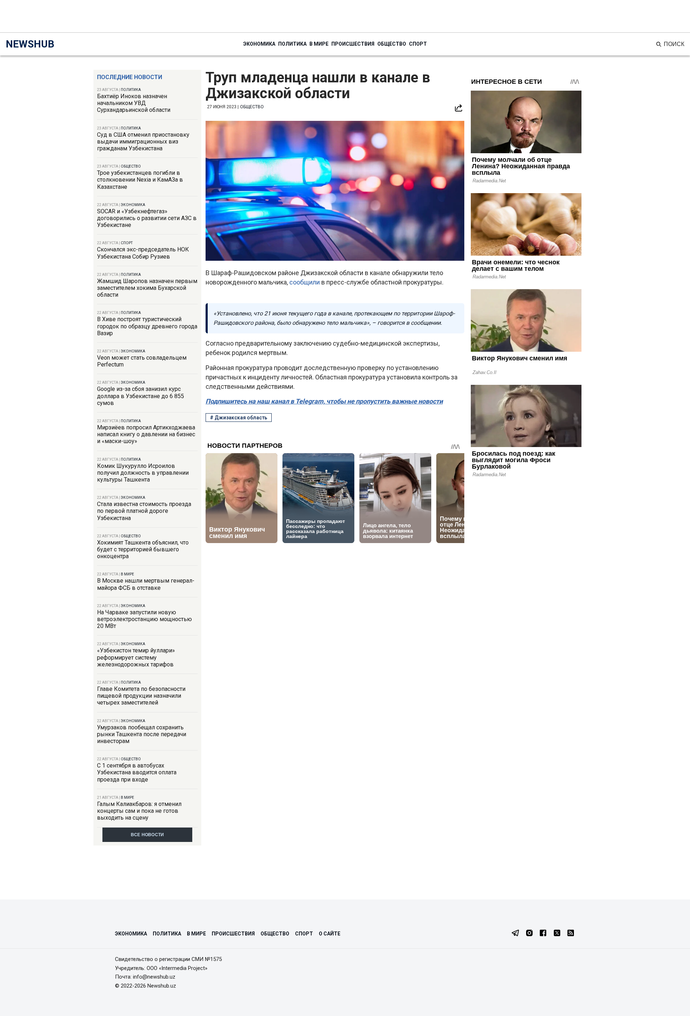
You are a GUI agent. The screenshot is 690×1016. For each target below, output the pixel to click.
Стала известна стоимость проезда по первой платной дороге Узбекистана (144, 511)
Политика (292, 44)
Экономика (259, 44)
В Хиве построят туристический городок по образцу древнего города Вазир (147, 326)
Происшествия (352, 44)
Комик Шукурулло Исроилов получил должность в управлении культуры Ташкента (143, 473)
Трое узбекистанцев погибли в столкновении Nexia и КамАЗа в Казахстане (140, 179)
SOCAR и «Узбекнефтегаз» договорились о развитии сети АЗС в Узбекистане (147, 218)
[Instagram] (529, 934)
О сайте (329, 934)
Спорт (418, 44)
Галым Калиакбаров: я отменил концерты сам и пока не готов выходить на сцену (139, 811)
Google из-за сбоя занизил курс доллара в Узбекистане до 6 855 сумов (140, 396)
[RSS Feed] (570, 934)
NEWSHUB (30, 44)
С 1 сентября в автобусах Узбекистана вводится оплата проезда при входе (136, 772)
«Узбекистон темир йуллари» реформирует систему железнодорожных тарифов (136, 657)
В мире (318, 44)
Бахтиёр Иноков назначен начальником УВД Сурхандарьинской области (133, 103)
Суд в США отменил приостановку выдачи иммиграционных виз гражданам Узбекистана (143, 141)
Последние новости (129, 77)
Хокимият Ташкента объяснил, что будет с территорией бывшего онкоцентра (143, 549)
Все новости (147, 834)
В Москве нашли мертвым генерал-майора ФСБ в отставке (145, 584)
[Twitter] (557, 934)
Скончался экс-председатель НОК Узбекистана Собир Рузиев (143, 253)
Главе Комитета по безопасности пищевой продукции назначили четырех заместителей (141, 695)
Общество (391, 44)
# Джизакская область (238, 417)
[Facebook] (543, 934)
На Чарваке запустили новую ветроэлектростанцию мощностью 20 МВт (144, 619)
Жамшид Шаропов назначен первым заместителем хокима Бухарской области (147, 288)
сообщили (304, 282)
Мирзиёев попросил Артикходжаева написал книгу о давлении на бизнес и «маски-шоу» (146, 434)
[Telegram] (515, 934)
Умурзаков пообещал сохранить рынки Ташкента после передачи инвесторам (141, 734)
